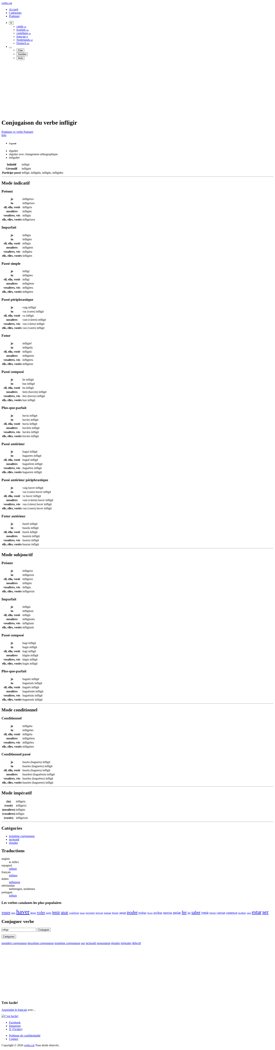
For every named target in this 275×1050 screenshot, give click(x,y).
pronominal (103, 943)
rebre (13, 913)
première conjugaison (14, 943)
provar (99, 912)
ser (265, 912)
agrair (122, 912)
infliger (13, 875)
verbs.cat (6, 3)
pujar (177, 913)
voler (41, 912)
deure (33, 912)
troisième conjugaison (22, 836)
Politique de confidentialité (24, 1035)
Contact (13, 1038)
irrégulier (126, 943)
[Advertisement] (113, 89)
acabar (242, 912)
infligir (13, 868)
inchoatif (14, 839)
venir (205, 913)
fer (184, 912)
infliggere (14, 882)
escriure (90, 912)
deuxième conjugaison (41, 943)
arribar (157, 913)
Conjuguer (43, 929)
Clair (20, 50)
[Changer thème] (10, 47)
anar (64, 912)
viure (249, 913)
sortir (48, 912)
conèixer (74, 912)
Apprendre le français (14, 1009)
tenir (56, 912)
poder (132, 912)
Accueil (13, 9)
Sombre (22, 54)
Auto (20, 58)
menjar (167, 913)
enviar (212, 913)
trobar (142, 913)
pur (83, 943)
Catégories (15, 12)
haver (23, 911)
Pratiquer (14, 16)
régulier (13, 842)
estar (257, 912)
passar (107, 912)
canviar (221, 913)
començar (231, 912)
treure (82, 913)
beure (115, 912)
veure (5, 912)
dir (189, 912)
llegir (150, 913)
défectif (136, 943)
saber (196, 912)
